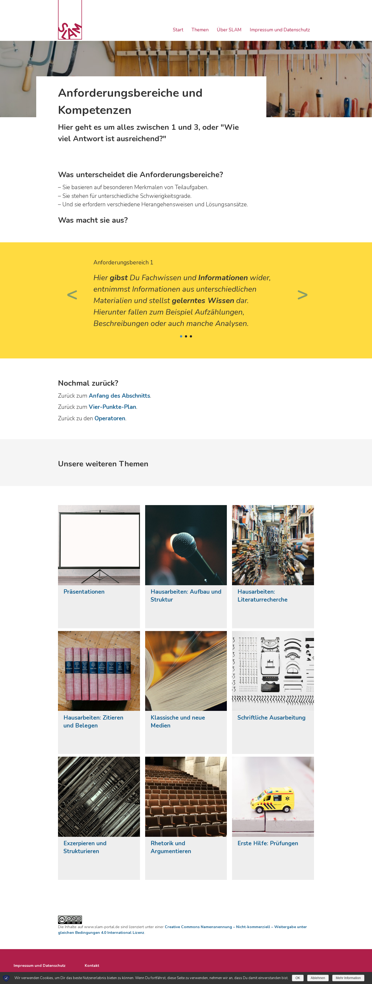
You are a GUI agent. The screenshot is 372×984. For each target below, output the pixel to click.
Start (178, 30)
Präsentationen (84, 592)
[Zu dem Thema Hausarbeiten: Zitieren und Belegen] (99, 671)
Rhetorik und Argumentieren (171, 847)
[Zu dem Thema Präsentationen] (99, 545)
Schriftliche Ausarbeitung (271, 718)
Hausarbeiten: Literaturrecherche (262, 595)
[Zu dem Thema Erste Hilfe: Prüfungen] (273, 797)
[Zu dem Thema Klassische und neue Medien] (186, 671)
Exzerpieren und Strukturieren (84, 847)
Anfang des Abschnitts (119, 396)
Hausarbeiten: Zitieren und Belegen (93, 721)
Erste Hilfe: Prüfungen (267, 843)
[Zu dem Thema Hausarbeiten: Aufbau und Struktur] (186, 545)
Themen (200, 30)
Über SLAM (229, 30)
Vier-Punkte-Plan (112, 407)
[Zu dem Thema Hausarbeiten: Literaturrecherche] (273, 545)
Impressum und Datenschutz (280, 30)
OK (297, 978)
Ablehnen (318, 978)
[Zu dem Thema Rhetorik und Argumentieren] (186, 797)
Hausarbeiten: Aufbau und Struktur (186, 595)
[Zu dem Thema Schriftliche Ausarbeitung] (273, 671)
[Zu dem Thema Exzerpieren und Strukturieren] (99, 797)
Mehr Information (348, 978)
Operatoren (109, 418)
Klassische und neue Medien (178, 721)
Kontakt (92, 965)
